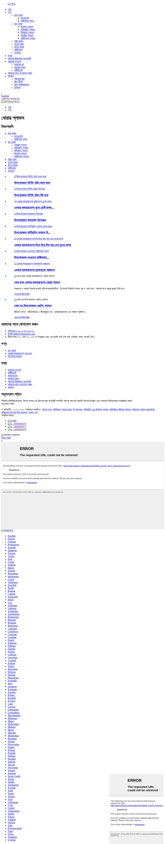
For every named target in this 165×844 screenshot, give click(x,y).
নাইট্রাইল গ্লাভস (28, 29)
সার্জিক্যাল (18, 50)
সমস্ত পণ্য (33, 412)
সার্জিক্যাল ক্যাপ (27, 21)
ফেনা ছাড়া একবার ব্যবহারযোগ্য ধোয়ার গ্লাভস (37, 282)
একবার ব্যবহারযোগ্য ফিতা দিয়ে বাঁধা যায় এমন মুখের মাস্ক (42, 245)
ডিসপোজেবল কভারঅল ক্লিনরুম (30, 220)
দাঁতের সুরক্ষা (19, 47)
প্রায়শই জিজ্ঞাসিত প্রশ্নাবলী (19, 58)
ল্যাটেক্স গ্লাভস (27, 35)
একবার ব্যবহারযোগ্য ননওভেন (20, 353)
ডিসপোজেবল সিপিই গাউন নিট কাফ (31, 195)
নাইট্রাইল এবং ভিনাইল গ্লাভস (95, 409)
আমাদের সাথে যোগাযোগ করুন (20, 73)
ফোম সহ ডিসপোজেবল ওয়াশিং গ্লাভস (33, 305)
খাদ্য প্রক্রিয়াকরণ (21, 84)
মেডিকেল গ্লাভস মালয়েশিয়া (143, 409)
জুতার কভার (67, 409)
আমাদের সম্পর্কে (14, 61)
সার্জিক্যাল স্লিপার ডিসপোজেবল (14, 412)
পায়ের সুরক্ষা (19, 44)
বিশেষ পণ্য (47, 409)
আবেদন (11, 76)
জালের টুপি (25, 18)
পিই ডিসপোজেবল (15, 356)
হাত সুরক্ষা (18, 24)
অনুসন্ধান (18, 294)
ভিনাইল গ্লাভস (27, 26)
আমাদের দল (19, 64)
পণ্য (9, 12)
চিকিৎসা (17, 87)
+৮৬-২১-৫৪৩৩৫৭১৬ (21, 331)
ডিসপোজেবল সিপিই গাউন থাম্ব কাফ (32, 182)
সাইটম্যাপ (57, 409)
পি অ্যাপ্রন (77, 409)
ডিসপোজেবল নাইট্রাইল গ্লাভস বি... (32, 232)
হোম (9, 9)
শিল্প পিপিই (18, 81)
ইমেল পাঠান (6, 437)
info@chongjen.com (21, 334)
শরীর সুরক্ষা (18, 41)
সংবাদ (10, 55)
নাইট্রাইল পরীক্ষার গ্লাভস (120, 409)
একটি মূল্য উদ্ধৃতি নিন (10, 98)
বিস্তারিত (26, 294)
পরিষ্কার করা (19, 79)
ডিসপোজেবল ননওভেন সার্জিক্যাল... (31, 257)
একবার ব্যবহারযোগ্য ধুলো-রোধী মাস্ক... (34, 207)
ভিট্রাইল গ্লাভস (27, 32)
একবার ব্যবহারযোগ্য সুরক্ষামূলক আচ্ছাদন (34, 270)
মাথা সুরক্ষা (18, 15)
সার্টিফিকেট (18, 70)
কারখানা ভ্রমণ (20, 67)
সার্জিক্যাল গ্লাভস (28, 38)
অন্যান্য (17, 52)
